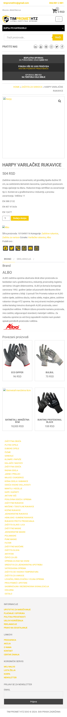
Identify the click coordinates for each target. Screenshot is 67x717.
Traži (58, 37)
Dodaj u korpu (19, 218)
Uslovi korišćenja (13, 620)
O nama (7, 647)
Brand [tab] (7, 259)
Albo (49, 237)
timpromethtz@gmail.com (16, 3)
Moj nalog (9, 666)
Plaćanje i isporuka (14, 613)
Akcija (7, 643)
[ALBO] (5, 227)
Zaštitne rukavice (50, 233)
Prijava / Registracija (11, 10)
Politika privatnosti (15, 617)
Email (7, 689)
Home (16, 87)
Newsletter (10, 677)
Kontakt (8, 651)
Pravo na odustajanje (15, 628)
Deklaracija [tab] (24, 259)
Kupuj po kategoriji (15, 28)
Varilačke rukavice (37, 237)
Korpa (7, 674)
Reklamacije (10, 624)
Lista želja (9, 670)
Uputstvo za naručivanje (17, 609)
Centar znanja (11, 654)
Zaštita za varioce (32, 87)
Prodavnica (10, 640)
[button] (59, 101)
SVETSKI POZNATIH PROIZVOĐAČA (33, 68)
